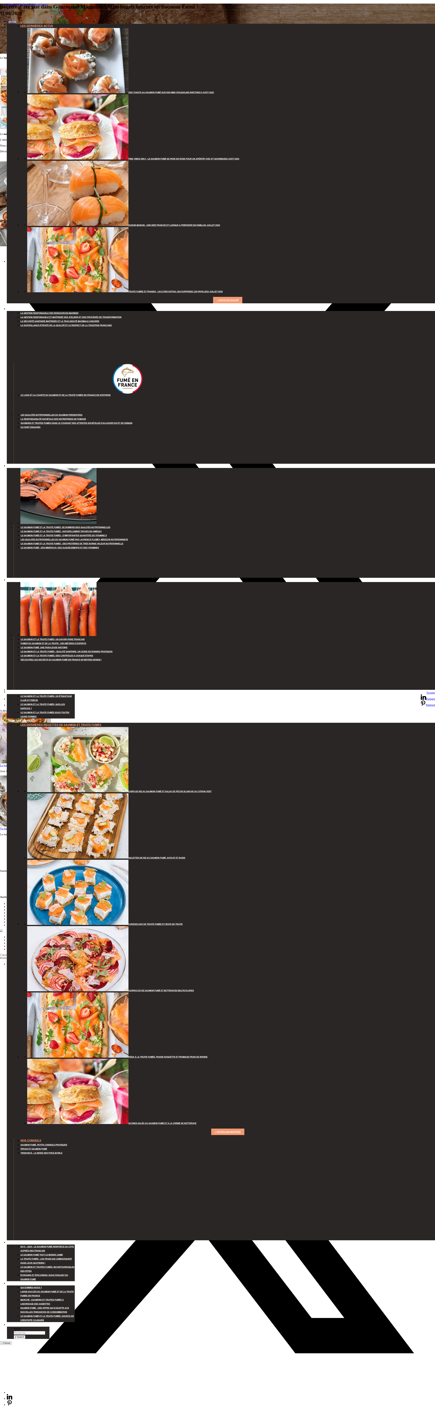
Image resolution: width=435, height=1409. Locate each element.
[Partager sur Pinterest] (9, 1404)
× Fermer (5, 1343)
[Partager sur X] (221, 1392)
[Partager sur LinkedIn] (9, 1398)
